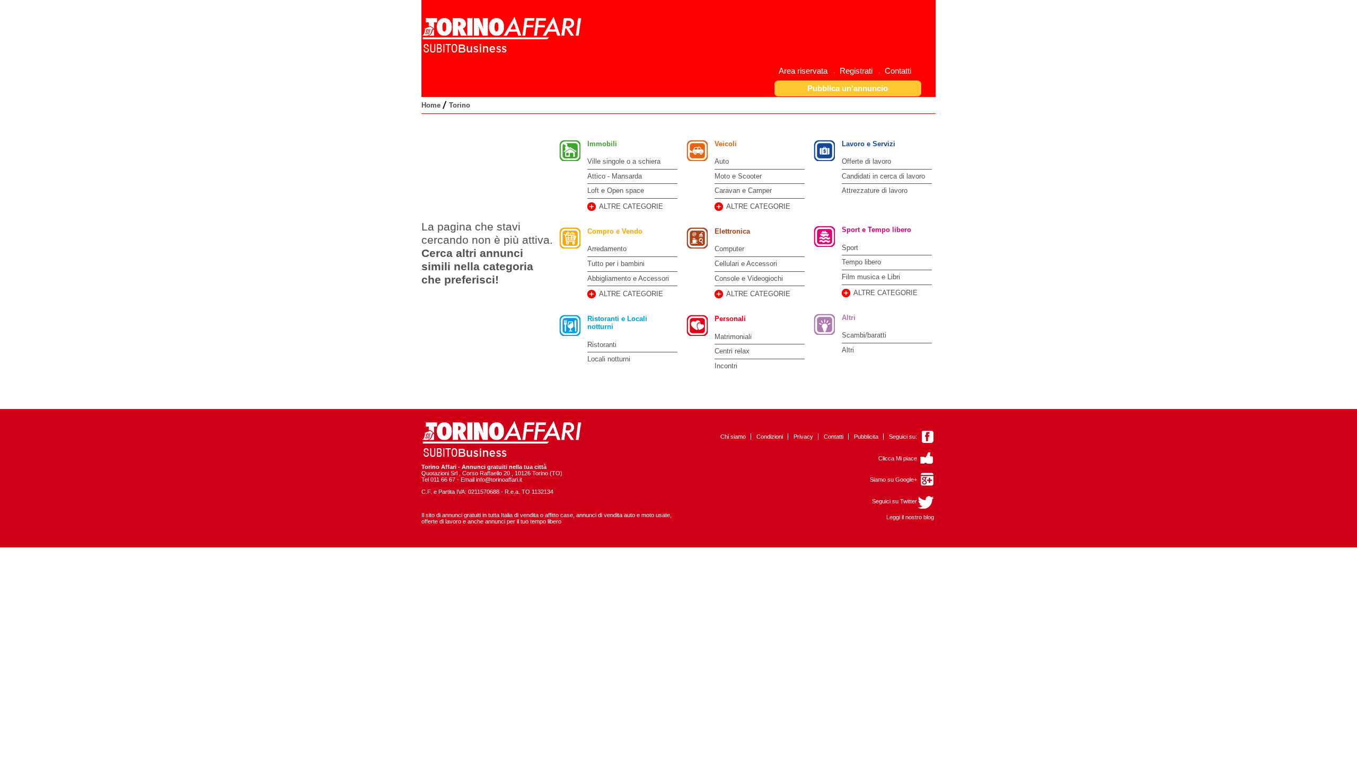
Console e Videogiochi (749, 278)
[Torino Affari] (503, 51)
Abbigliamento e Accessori (628, 278)
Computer (729, 249)
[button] (848, 88)
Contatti (833, 436)
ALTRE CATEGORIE (631, 206)
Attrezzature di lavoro (874, 190)
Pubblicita (866, 436)
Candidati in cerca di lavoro (883, 176)
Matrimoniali (733, 337)
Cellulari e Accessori (746, 264)
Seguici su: (903, 436)
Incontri (726, 366)
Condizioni (769, 436)
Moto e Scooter (738, 176)
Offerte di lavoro (866, 161)
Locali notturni (608, 359)
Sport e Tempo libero (876, 230)
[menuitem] (807, 71)
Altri (849, 318)
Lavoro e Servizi (868, 144)
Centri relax (732, 351)
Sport (850, 248)
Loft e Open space (615, 190)
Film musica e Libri (871, 277)
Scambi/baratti (864, 335)
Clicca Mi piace (897, 458)
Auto (722, 161)
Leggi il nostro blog (910, 517)
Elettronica (732, 231)
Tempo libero (861, 262)
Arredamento (607, 249)
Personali (730, 319)
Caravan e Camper (743, 190)
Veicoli (726, 144)
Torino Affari (438, 467)
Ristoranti (601, 345)
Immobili (602, 144)
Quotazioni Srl (439, 473)
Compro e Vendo (614, 231)
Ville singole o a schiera (623, 161)
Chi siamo (733, 436)
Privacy (803, 436)
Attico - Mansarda (614, 176)
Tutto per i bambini (616, 264)
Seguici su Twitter (894, 501)
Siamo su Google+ (893, 479)
